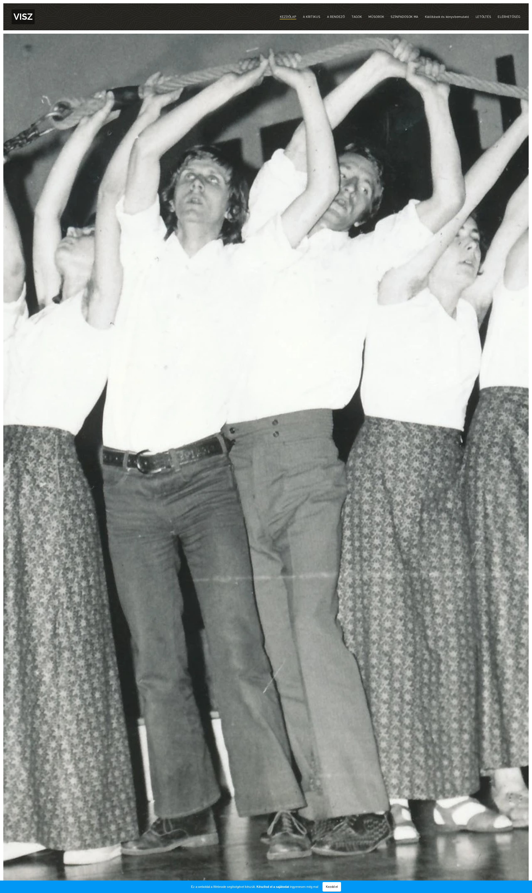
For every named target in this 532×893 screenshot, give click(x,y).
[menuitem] (289, 17)
